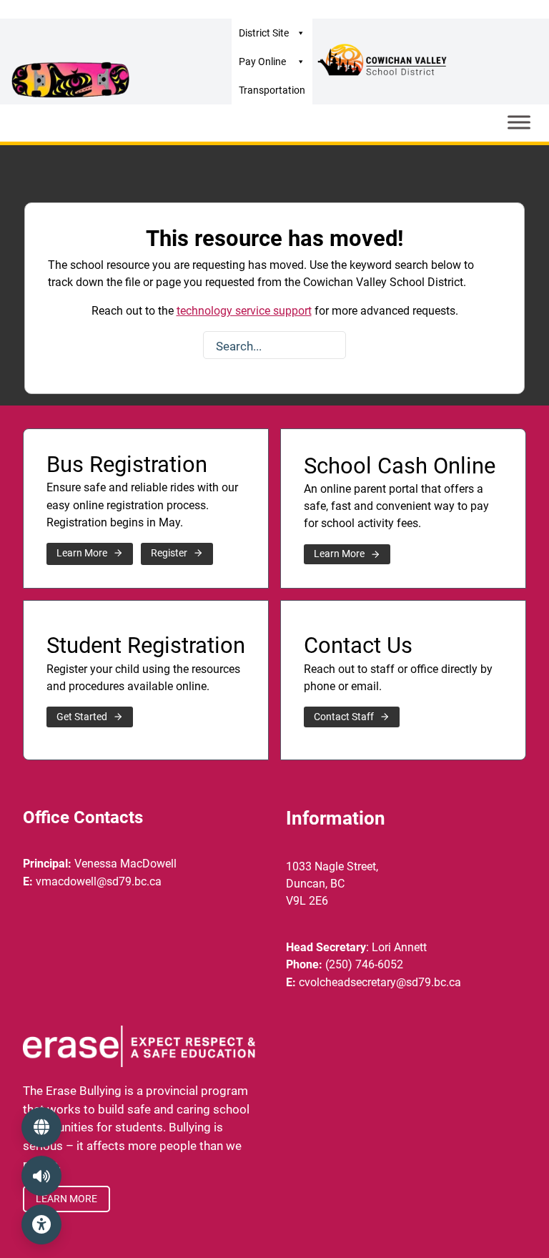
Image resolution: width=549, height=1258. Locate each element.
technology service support (244, 311)
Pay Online (262, 61)
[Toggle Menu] (519, 122)
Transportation (272, 90)
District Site (264, 33)
